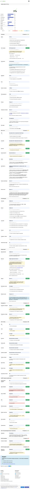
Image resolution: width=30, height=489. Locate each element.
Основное (2, 14)
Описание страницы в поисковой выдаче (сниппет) (15, 142)
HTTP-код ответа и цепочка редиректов (14, 49)
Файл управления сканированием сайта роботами (15, 260)
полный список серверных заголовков (15, 115)
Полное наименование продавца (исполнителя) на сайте (16, 382)
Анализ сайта (16, 471)
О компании (2, 471)
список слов (12, 247)
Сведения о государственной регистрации (14, 395)
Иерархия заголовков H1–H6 (13, 222)
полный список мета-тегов (13, 196)
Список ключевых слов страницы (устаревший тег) (15, 148)
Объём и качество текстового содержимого (14, 209)
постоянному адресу (20, 267)
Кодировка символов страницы (13, 77)
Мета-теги (2, 15)
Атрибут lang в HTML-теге (12, 83)
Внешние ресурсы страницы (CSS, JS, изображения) (15, 103)
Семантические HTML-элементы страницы (14, 202)
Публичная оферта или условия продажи (14, 407)
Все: (3, 30)
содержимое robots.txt (13, 275)
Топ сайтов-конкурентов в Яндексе (13, 307)
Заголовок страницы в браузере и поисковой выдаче (15, 134)
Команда (2, 472)
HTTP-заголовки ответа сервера (13, 111)
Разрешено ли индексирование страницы (14, 253)
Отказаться (26, 487)
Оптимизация (3, 17)
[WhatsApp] (10, 466)
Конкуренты (2, 20)
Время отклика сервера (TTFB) (13, 89)
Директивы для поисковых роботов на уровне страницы (16, 160)
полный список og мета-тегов (14, 186)
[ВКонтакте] (9, 466)
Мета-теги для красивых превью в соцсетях (14, 182)
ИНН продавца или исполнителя (13, 401)
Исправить (27, 148)
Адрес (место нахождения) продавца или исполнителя (16, 388)
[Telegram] (8, 466)
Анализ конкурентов (17, 472)
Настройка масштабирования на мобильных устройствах (16, 168)
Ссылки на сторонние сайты (13, 295)
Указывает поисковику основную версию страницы (15, 154)
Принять (22, 487)
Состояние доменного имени (13, 38)
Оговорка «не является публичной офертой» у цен (15, 442)
